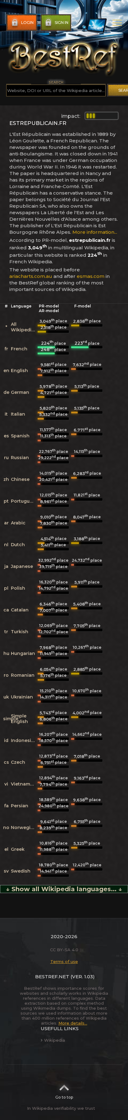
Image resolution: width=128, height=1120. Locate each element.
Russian (20, 457)
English (19, 370)
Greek (18, 849)
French (19, 349)
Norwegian (23, 827)
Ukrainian (22, 697)
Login (27, 22)
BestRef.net (52, 976)
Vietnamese (24, 784)
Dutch (18, 544)
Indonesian (24, 740)
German (20, 392)
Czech (18, 762)
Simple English (19, 718)
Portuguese (24, 501)
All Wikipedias (24, 327)
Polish (18, 588)
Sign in (61, 22)
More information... (94, 232)
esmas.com (90, 276)
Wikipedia (54, 1040)
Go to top (64, 1097)
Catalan (20, 610)
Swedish (20, 871)
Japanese (22, 566)
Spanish (20, 436)
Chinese (20, 479)
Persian (19, 806)
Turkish (19, 631)
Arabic (18, 523)
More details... (72, 1023)
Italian (18, 414)
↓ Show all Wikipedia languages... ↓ (64, 889)
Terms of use (64, 961)
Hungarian (23, 653)
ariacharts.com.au (30, 276)
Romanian (22, 675)
